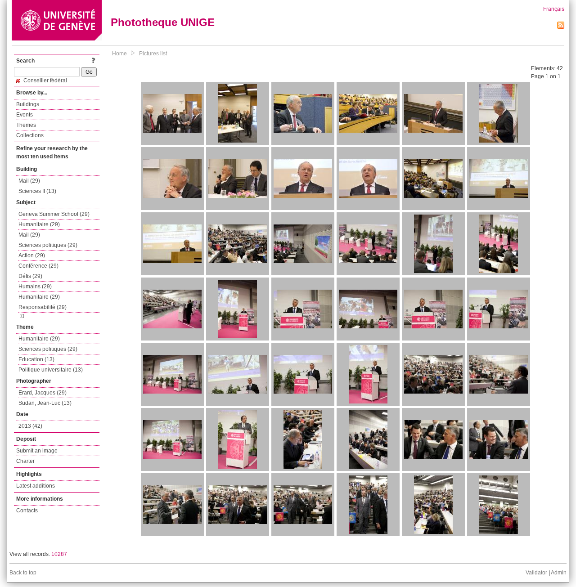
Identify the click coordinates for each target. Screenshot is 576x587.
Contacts (27, 510)
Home (119, 53)
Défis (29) (30, 276)
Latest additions (35, 486)
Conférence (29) (38, 266)
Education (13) (36, 359)
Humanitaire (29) (39, 224)
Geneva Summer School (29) (54, 214)
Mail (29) (29, 181)
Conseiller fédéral (44, 80)
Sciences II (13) (37, 191)
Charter (25, 461)
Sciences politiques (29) (47, 245)
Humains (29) (35, 286)
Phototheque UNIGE (163, 22)
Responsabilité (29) (42, 307)
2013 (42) (30, 426)
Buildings (27, 104)
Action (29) (31, 255)
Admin (559, 572)
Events (24, 115)
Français (553, 9)
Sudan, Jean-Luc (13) (45, 403)
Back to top (22, 572)
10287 (59, 554)
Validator (536, 572)
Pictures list (153, 53)
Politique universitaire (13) (50, 370)
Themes (26, 125)
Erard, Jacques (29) (42, 393)
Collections (30, 135)
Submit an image (37, 451)
